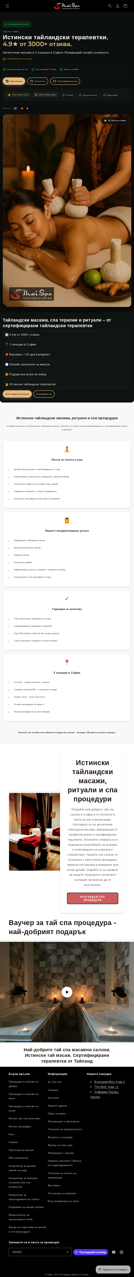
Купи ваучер (16, 81)
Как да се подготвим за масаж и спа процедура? (27, 1229)
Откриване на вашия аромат (26, 1207)
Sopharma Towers (89, 95)
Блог (11, 1134)
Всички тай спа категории (24, 1118)
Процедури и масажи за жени (23, 1096)
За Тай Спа (55, 1082)
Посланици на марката (62, 1193)
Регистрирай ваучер (67, 81)
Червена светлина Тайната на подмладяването (64, 1163)
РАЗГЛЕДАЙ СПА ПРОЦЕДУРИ (92, 898)
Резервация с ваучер (61, 1153)
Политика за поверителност (65, 1129)
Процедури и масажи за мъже (23, 1108)
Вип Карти (54, 1185)
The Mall (69, 95)
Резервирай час (44, 394)
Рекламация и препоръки (63, 1121)
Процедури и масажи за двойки (23, 1084)
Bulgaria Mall (112, 95)
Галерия (53, 1090)
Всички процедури (20, 1126)
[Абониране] (67, 1252)
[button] (7, 6)
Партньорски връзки (21, 1150)
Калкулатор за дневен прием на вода (22, 1168)
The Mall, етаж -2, (106, 1087)
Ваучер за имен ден (60, 1145)
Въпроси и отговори (60, 1137)
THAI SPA (58, 1274)
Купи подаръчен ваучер (17, 394)
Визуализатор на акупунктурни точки (21, 1217)
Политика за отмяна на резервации (62, 1175)
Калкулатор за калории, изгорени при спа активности (23, 1182)
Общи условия (57, 1113)
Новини (13, 1142)
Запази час (40, 81)
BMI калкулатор (18, 1157)
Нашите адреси (57, 1105)
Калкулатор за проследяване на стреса (24, 1197)
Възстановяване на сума (63, 1201)
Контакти (53, 1097)
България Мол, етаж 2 (109, 1082)
